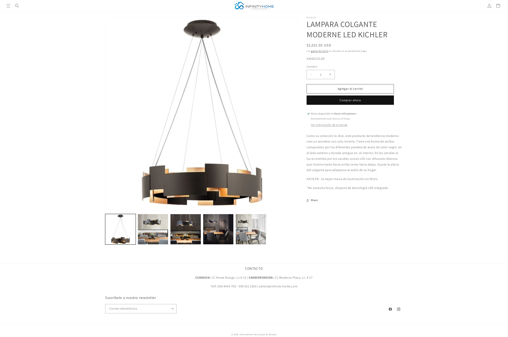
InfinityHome (246, 334)
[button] (8, 5)
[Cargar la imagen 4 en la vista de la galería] (218, 229)
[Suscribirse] (172, 308)
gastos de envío (319, 50)
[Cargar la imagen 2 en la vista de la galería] (153, 229)
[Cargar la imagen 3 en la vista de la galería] (185, 229)
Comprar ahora (350, 100)
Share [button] (314, 200)
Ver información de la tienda (329, 125)
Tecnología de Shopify (265, 334)
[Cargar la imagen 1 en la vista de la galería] (120, 229)
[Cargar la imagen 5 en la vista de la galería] (251, 229)
